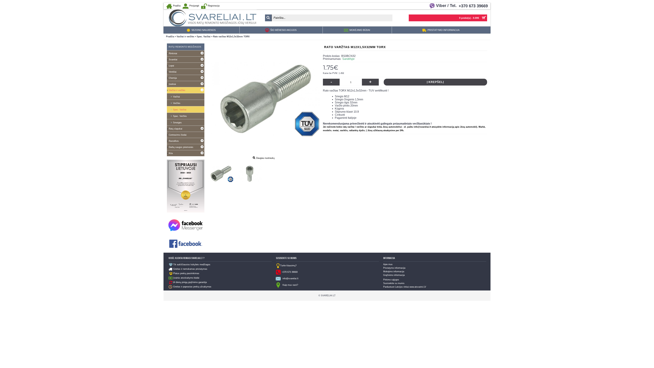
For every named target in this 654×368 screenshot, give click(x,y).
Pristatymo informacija (394, 268)
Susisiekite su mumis (393, 283)
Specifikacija (213, 197)
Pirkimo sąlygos (391, 279)
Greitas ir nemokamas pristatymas (190, 269)
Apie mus (388, 264)
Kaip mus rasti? (290, 285)
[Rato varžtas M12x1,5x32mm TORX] (221, 173)
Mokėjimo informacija (393, 271)
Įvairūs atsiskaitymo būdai (186, 278)
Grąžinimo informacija (394, 275)
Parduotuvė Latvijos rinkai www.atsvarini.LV (404, 287)
